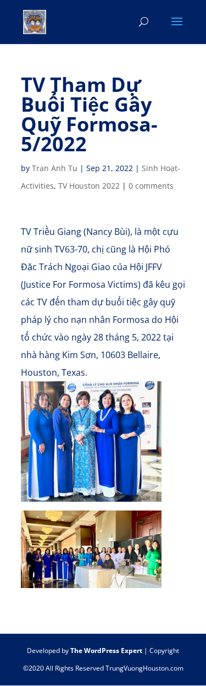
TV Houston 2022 (89, 185)
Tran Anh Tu (54, 168)
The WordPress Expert (106, 650)
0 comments (151, 185)
